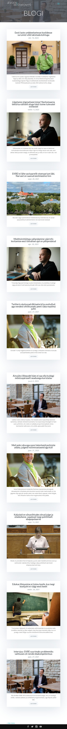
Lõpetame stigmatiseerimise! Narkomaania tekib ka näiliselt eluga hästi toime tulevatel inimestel (33, 104)
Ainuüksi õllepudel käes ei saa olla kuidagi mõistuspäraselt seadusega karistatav (33, 376)
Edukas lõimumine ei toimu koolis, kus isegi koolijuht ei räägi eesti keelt (33, 585)
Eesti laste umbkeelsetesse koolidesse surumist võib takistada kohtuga (33, 33)
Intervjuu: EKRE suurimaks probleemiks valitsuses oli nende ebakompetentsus (33, 652)
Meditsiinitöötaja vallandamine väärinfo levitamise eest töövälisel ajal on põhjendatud (33, 240)
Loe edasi (33, 87)
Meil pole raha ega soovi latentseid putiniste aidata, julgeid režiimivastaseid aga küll (33, 446)
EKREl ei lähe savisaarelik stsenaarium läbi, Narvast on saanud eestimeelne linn (33, 174)
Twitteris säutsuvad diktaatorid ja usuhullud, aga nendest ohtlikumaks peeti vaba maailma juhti (33, 306)
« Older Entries (11, 723)
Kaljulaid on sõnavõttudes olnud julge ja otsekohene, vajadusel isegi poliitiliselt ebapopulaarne (33, 517)
